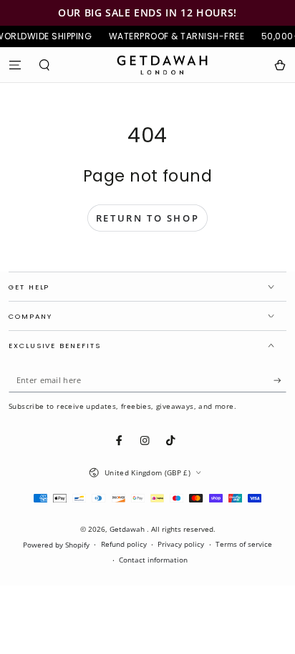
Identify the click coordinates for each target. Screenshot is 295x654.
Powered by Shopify (56, 545)
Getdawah (128, 529)
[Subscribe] (280, 380)
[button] (45, 64)
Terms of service (244, 544)
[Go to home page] (162, 65)
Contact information (153, 560)
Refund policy (124, 544)
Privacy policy (181, 544)
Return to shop (147, 218)
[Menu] (15, 64)
